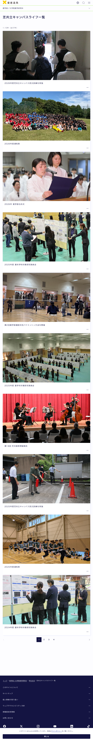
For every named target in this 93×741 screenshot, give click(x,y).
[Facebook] (4, 726)
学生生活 (32, 680)
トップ (5, 680)
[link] (3, 639)
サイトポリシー (56, 731)
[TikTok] (88, 726)
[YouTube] (55, 726)
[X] (21, 726)
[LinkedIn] (71, 726)
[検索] (83, 2)
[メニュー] (89, 2)
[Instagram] (38, 726)
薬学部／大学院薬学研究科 (18, 680)
